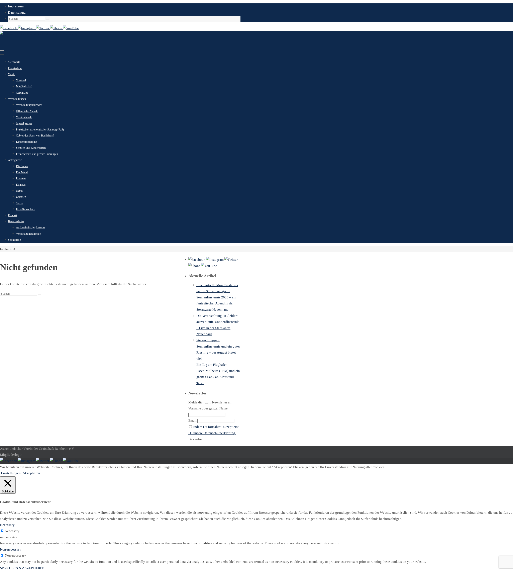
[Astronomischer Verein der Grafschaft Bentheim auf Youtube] (71, 28)
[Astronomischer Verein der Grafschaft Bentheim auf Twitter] (43, 28)
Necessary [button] (7, 525)
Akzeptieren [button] (31, 473)
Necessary (12, 531)
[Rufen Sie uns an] (56, 28)
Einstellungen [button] (11, 473)
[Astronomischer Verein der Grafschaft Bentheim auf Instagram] (27, 28)
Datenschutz (17, 12)
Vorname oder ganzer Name (208, 408)
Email (192, 420)
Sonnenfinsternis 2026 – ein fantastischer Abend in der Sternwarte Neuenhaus (216, 303)
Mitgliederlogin (11, 455)
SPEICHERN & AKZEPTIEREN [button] (22, 568)
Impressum (16, 6)
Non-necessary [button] (10, 549)
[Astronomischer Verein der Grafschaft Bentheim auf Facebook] (9, 28)
